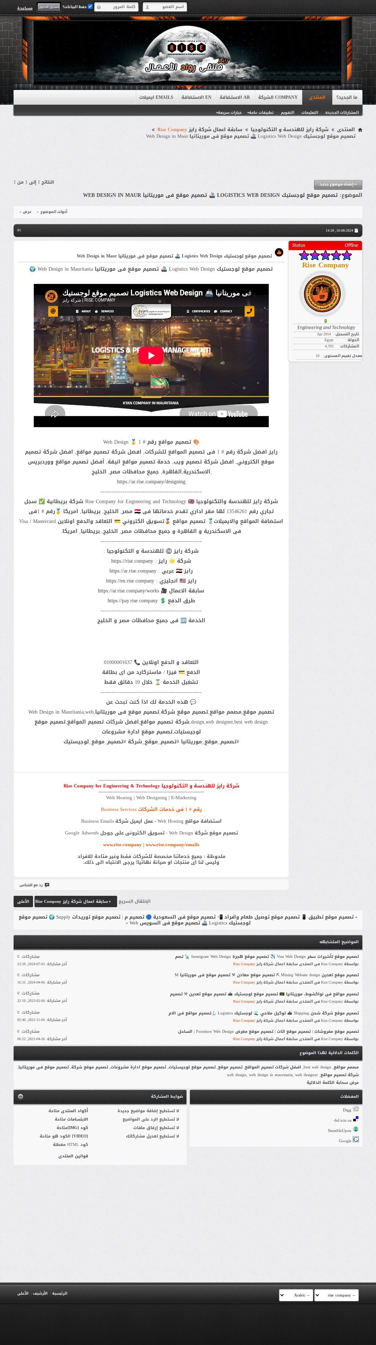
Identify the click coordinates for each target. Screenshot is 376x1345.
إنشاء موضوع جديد (338, 184)
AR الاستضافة (235, 97)
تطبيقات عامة (261, 112)
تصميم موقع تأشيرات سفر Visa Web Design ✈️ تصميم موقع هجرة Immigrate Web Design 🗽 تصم (267, 956)
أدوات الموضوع (53, 212)
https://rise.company (132, 561)
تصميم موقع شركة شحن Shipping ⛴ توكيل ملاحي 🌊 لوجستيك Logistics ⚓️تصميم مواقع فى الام (264, 1013)
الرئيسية (59, 1293)
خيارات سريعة (230, 112)
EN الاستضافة (196, 97)
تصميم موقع (230, 1067)
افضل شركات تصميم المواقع (273, 1067)
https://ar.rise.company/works (128, 591)
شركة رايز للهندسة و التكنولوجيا (290, 129)
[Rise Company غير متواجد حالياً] (325, 291)
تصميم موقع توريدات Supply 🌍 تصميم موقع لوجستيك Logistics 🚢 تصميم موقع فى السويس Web (135, 919)
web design (236, 1075)
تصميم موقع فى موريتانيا (43, 1067)
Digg (347, 1110)
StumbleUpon (339, 1131)
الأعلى (23, 901)
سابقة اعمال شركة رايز (200, 129)
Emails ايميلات (156, 97)
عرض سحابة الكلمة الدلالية (333, 1082)
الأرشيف (40, 1293)
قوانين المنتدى (73, 1156)
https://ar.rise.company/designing (151, 482)
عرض (27, 212)
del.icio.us (342, 1120)
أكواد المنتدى (74, 1111)
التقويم (287, 112)
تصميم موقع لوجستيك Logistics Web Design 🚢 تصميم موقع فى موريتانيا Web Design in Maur (210, 195)
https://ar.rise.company (132, 571)
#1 (19, 230)
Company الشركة (278, 97)
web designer (306, 1075)
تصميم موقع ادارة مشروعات (138, 1067)
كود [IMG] (78, 1128)
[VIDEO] (80, 1136)
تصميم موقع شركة (89, 1067)
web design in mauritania (271, 1075)
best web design (317, 1067)
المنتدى (317, 97)
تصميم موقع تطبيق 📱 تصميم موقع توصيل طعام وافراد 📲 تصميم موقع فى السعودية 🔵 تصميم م (239, 917)
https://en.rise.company (130, 581)
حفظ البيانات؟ (75, 6)
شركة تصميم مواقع (340, 1075)
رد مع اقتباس (31, 884)
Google (345, 1141)
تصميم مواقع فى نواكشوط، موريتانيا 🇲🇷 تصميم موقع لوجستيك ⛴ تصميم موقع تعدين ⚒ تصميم (264, 994)
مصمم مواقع (346, 1067)
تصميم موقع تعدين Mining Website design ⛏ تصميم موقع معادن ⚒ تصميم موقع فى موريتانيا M (267, 975)
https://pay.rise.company (133, 601)
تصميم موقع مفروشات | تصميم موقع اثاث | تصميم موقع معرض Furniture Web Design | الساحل (268, 1031)
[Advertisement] (188, 159)
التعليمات (309, 112)
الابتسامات (77, 1119)
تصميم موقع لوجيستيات (192, 1067)
